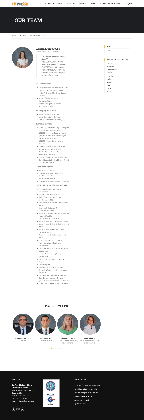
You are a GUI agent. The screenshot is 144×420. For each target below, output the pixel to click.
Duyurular (110, 76)
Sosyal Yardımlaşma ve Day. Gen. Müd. (86, 393)
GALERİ (102, 4)
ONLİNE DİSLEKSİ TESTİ (55, 4)
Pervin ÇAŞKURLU (68, 338)
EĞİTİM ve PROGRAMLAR (87, 4)
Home (14, 36)
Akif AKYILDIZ (45, 338)
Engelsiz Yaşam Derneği (81, 400)
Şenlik (109, 79)
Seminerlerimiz (112, 70)
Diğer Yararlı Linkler (80, 404)
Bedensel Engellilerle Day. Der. (83, 396)
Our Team (23, 36)
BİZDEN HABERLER (114, 4)
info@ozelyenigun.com (26, 401)
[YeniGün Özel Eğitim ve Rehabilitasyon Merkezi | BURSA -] (20, 3)
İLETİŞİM (128, 4)
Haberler (110, 82)
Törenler (109, 73)
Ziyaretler (110, 63)
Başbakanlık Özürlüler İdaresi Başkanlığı (87, 385)
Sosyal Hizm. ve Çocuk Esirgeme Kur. (86, 389)
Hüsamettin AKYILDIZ (23, 338)
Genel (109, 92)
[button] (51, 348)
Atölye (109, 89)
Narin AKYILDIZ (90, 338)
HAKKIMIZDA (71, 4)
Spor (108, 85)
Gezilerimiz (110, 66)
